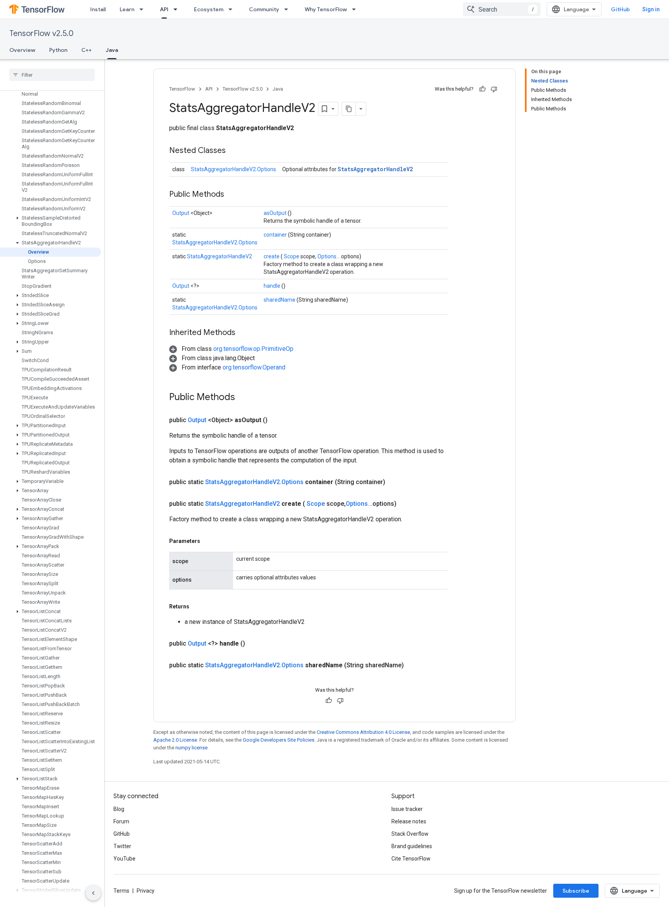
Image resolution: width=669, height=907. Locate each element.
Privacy (145, 891)
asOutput (276, 213)
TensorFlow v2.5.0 (41, 33)
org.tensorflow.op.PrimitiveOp (253, 348)
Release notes (408, 821)
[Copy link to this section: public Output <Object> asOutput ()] (277, 420)
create (272, 256)
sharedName (280, 300)
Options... (329, 256)
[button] (50, 221)
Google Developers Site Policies (278, 740)
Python (58, 49)
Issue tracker (407, 809)
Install (98, 9)
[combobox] (501, 9)
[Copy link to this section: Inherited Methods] (245, 333)
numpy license (191, 748)
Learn (127, 9)
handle (272, 286)
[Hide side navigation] (93, 893)
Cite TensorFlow (411, 858)
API (164, 9)
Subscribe (576, 890)
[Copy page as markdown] (349, 108)
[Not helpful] (494, 89)
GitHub (620, 9)
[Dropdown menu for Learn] (143, 9)
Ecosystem (208, 9)
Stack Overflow (410, 834)
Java (112, 49)
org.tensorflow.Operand (254, 367)
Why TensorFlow (326, 9)
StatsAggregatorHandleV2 (375, 169)
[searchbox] (52, 75)
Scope (292, 256)
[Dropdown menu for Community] (288, 9)
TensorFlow (182, 89)
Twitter (122, 846)
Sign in (651, 9)
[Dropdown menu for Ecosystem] (232, 9)
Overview (22, 49)
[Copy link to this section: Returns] (198, 606)
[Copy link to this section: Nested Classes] (235, 151)
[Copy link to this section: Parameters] (209, 541)
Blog (118, 809)
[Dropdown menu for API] (177, 9)
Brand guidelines (411, 846)
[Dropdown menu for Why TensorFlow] (356, 9)
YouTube (124, 858)
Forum (121, 821)
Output (181, 213)
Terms (121, 891)
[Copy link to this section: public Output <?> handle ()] (254, 643)
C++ (86, 49)
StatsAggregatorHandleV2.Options (233, 169)
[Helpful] (482, 89)
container (276, 235)
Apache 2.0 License (175, 740)
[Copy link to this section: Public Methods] (234, 194)
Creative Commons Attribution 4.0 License (363, 732)
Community (264, 9)
